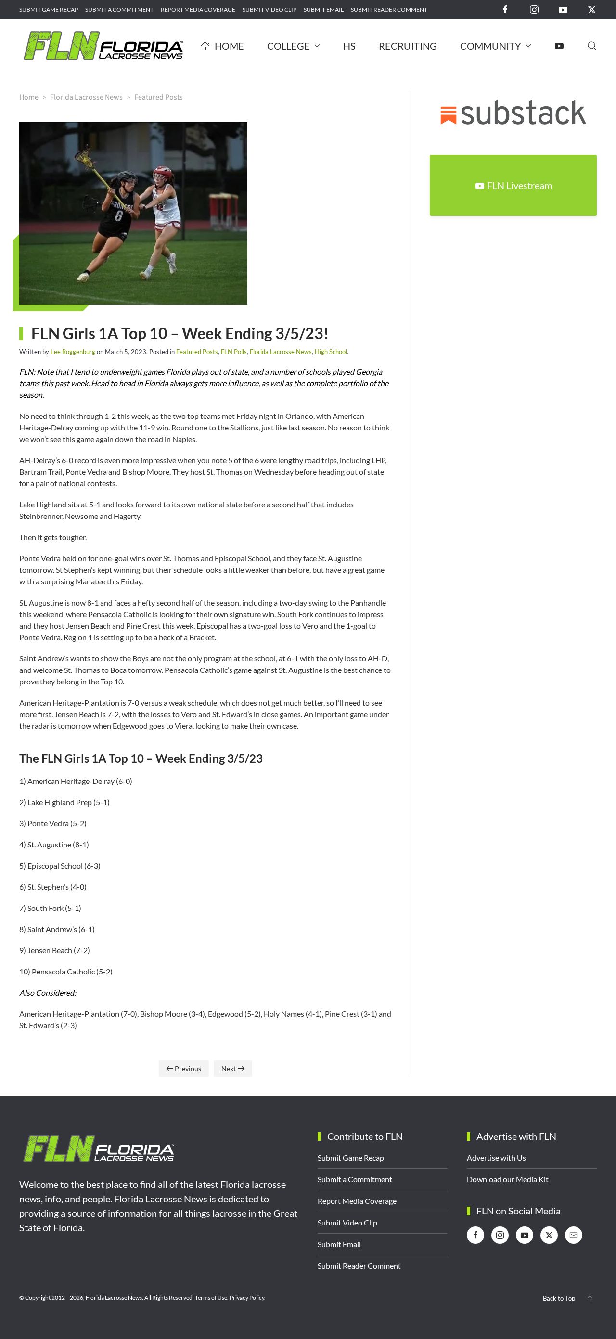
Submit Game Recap (48, 9)
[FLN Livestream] (559, 45)
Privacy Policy (247, 1297)
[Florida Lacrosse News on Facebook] (505, 9)
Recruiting (408, 45)
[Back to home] (103, 45)
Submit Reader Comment (389, 9)
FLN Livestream (519, 185)
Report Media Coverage (198, 9)
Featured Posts (197, 351)
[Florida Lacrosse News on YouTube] (563, 9)
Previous (188, 1068)
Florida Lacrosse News (281, 351)
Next (228, 1068)
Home (229, 45)
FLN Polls (234, 351)
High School (331, 351)
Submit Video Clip (269, 9)
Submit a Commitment (119, 9)
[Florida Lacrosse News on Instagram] (534, 9)
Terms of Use (211, 1297)
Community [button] (490, 45)
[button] (592, 45)
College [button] (288, 45)
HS (349, 45)
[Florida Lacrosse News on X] (592, 9)
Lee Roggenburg (73, 351)
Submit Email (324, 9)
